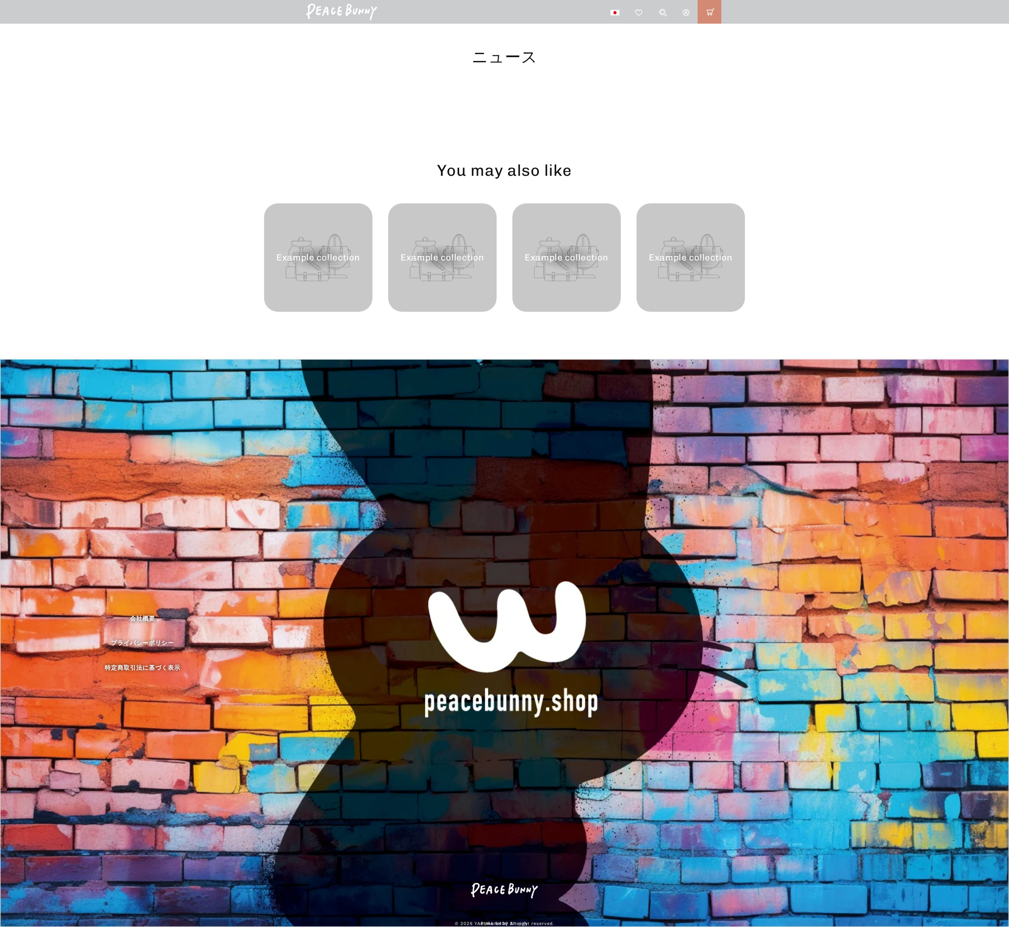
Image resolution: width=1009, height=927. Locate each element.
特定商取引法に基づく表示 (143, 667)
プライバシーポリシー (142, 642)
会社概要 (142, 618)
